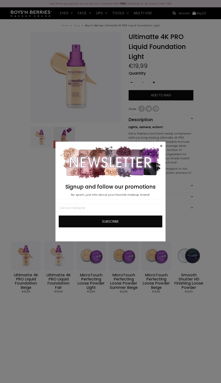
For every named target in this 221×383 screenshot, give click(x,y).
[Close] (161, 146)
